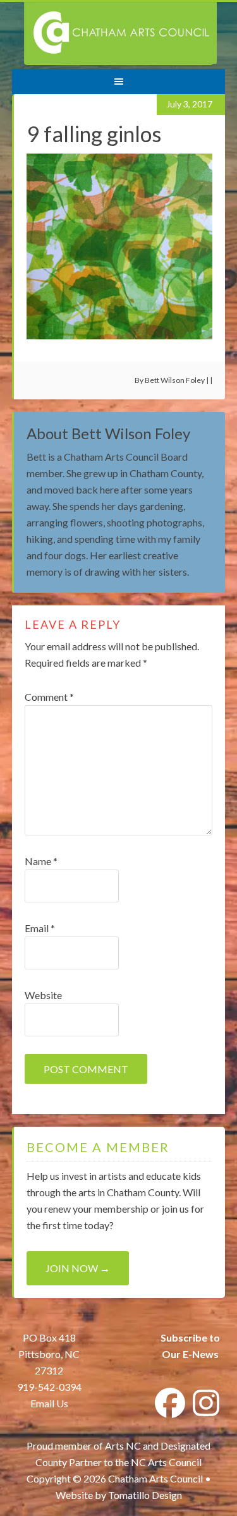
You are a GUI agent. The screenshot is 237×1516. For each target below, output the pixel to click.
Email (40, 928)
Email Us (49, 1403)
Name (41, 861)
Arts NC (123, 1446)
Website (43, 995)
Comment (49, 697)
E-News (200, 1354)
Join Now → (78, 1268)
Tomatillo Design (145, 1495)
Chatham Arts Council (120, 33)
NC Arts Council (166, 1462)
